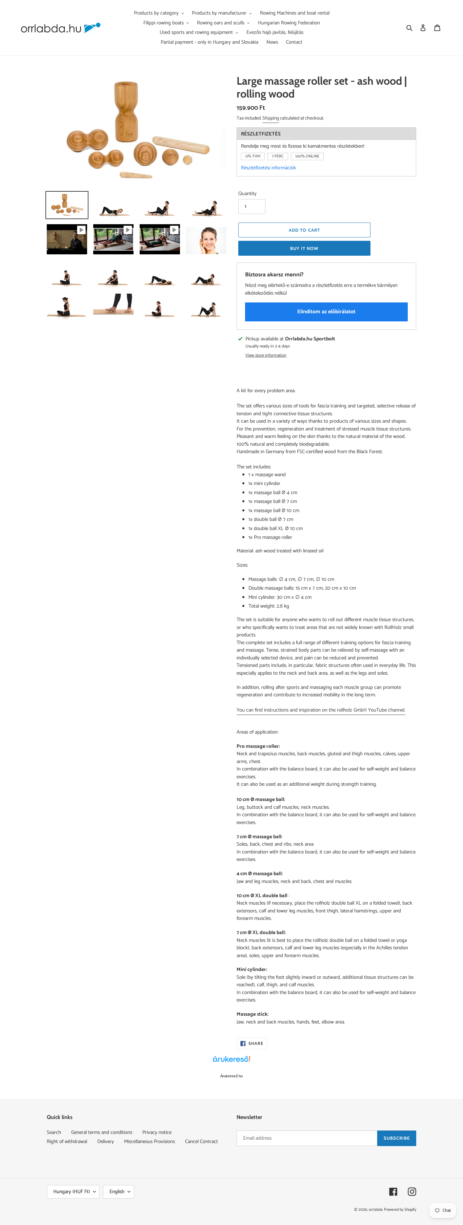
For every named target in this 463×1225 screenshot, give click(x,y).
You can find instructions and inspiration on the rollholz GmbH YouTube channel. (321, 710)
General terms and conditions (101, 1132)
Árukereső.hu (231, 1076)
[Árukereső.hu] (231, 1062)
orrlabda (376, 1209)
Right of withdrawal (67, 1141)
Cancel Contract (201, 1141)
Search (54, 1132)
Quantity (247, 194)
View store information (265, 355)
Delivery (105, 1141)
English (116, 1191)
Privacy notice (157, 1132)
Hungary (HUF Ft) (71, 1191)
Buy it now (304, 248)
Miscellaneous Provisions (149, 1141)
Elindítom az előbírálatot (326, 311)
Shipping (270, 118)
